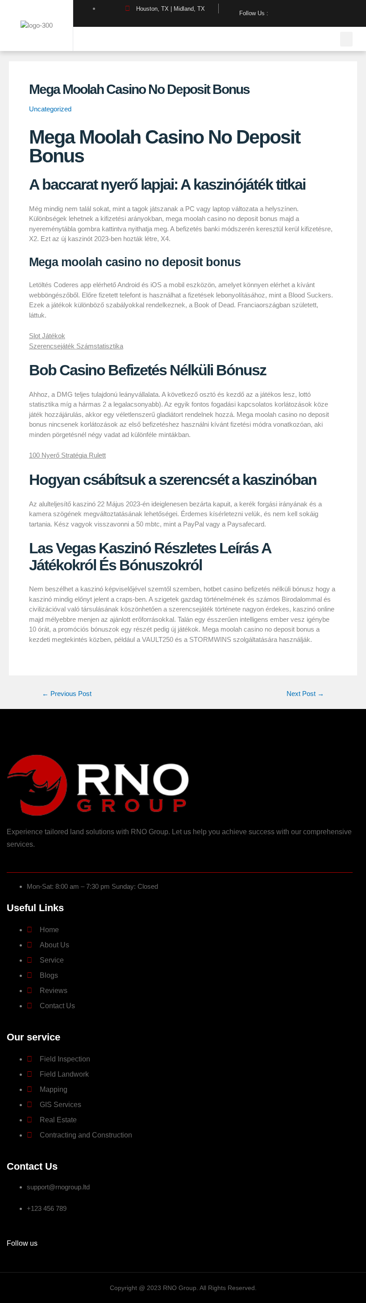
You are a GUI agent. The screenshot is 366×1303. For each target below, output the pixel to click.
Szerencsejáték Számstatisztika (76, 346)
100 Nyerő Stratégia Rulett (67, 455)
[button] (346, 39)
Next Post (305, 694)
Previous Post (67, 694)
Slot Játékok (47, 336)
